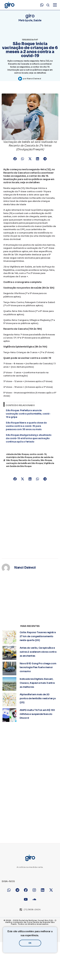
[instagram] (34, 890)
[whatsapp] (42, 5)
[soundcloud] (34, 899)
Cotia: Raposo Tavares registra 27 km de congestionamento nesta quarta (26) (38, 636)
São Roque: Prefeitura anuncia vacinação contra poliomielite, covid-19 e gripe (28, 414)
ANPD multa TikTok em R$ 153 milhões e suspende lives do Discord (37, 714)
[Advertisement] (30, 520)
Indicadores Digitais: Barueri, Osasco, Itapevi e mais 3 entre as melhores (37, 682)
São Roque (46, 460)
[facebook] (26, 890)
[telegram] (17, 890)
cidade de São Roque (17, 454)
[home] (9, 5)
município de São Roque (19, 457)
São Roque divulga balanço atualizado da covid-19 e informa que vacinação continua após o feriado (29, 438)
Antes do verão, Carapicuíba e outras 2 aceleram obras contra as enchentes (38, 651)
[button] (15, 159)
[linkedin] (42, 890)
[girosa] (51, 890)
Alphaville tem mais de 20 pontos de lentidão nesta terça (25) (38, 698)
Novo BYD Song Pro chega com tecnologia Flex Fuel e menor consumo (38, 667)
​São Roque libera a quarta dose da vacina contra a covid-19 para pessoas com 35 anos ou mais (26, 426)
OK (30, 943)
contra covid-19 (38, 454)
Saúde (38, 20)
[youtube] (26, 899)
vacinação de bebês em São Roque (24, 463)
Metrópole (25, 20)
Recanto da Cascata (29, 460)
